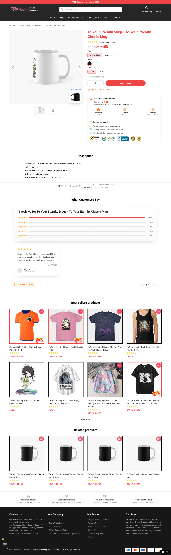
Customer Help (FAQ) (96, 534)
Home (12, 25)
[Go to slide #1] (40, 110)
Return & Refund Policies (97, 527)
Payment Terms (94, 523)
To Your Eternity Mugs (55, 25)
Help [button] (166, 552)
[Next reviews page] (154, 285)
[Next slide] (79, 67)
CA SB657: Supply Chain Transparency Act (65, 534)
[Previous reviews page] (142, 285)
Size (89, 68)
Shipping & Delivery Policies (98, 520)
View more (85, 420)
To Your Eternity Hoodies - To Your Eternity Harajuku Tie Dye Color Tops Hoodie (104, 403)
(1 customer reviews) (107, 42)
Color (90, 59)
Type (89, 51)
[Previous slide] (13, 67)
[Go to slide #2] (53, 110)
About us (52, 520)
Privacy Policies (55, 527)
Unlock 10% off (5, 544)
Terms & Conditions (56, 523)
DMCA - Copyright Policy (58, 530)
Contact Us (92, 530)
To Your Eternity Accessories (30, 25)
